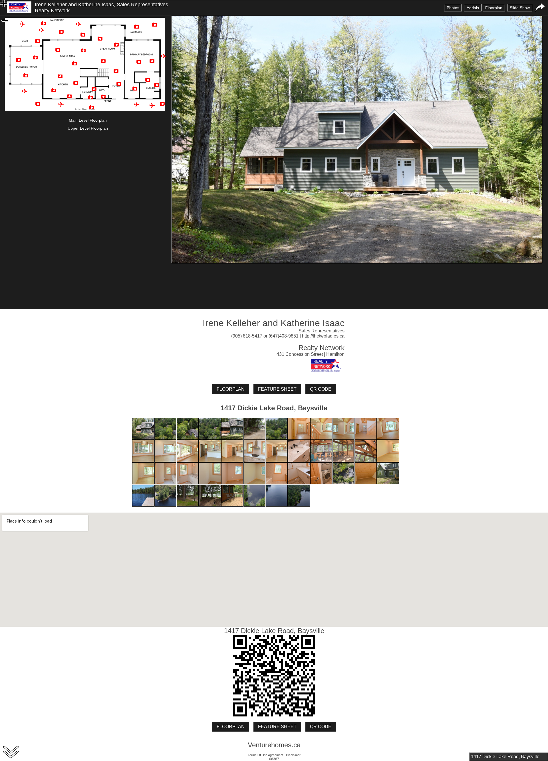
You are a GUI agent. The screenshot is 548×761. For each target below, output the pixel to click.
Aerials (473, 7)
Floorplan (493, 7)
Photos (453, 7)
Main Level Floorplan (88, 120)
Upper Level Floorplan (88, 128)
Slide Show (520, 7)
